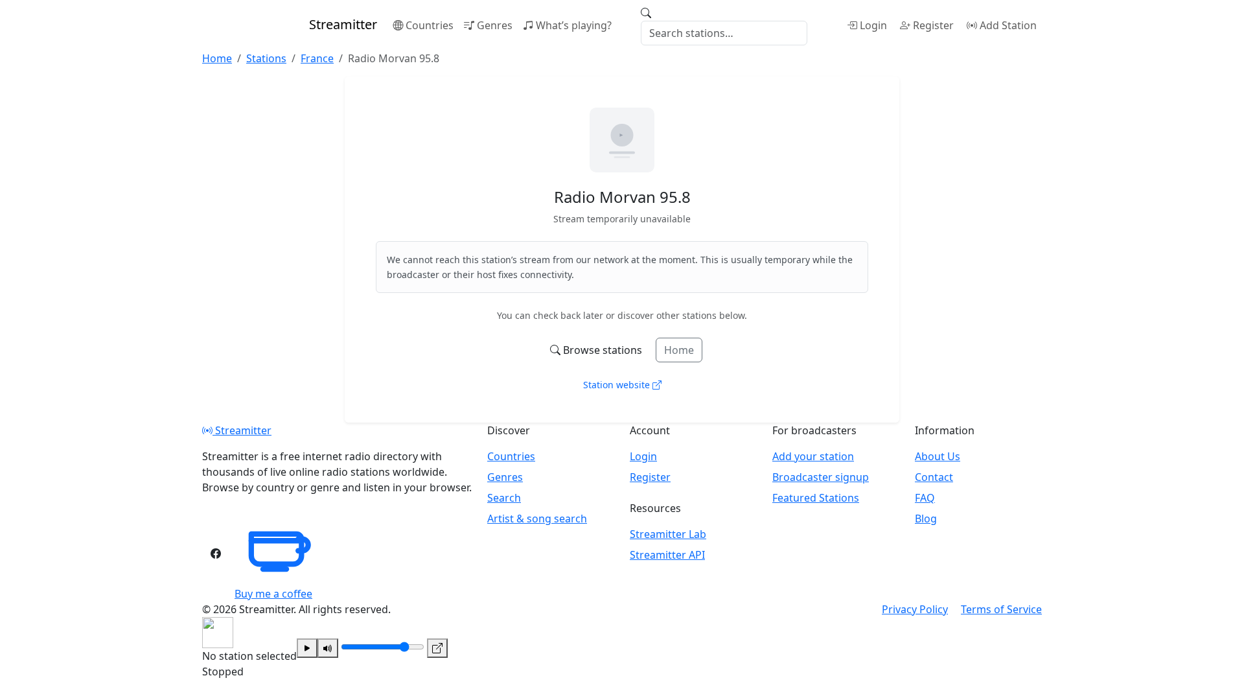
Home (679, 350)
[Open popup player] (437, 648)
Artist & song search (537, 518)
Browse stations (602, 350)
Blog (926, 518)
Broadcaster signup (820, 477)
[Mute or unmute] (327, 648)
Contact (934, 477)
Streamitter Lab (668, 534)
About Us (937, 456)
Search (504, 498)
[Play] (307, 648)
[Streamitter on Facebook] (215, 553)
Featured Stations (815, 498)
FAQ (925, 498)
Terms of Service (1001, 609)
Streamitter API (667, 555)
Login (873, 25)
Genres (495, 25)
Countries (430, 25)
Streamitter (242, 430)
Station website (617, 385)
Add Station (1008, 25)
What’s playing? (574, 25)
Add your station (813, 456)
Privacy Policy (915, 609)
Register (933, 25)
